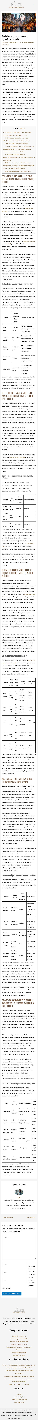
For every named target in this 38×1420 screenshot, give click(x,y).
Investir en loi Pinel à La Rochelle (19, 1384)
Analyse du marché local (19, 1336)
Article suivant (32, 1217)
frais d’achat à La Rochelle (17, 457)
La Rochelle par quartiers (25, 43)
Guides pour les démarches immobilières (19, 1347)
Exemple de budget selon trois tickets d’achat (19, 146)
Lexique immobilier (19, 1355)
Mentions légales (19, 1397)
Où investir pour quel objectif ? (15, 154)
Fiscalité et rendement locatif (19, 1341)
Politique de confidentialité (19, 1400)
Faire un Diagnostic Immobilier (19, 1339)
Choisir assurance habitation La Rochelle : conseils (19, 1376)
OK (24, 1418)
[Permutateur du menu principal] (34, 4)
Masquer (22, 128)
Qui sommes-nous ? (19, 1402)
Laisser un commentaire (9, 43)
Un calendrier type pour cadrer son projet (18, 171)
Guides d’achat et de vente (19, 1344)
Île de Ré (19, 1350)
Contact (19, 1394)
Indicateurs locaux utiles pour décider (17, 138)
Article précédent (7, 1217)
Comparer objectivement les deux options (18, 163)
